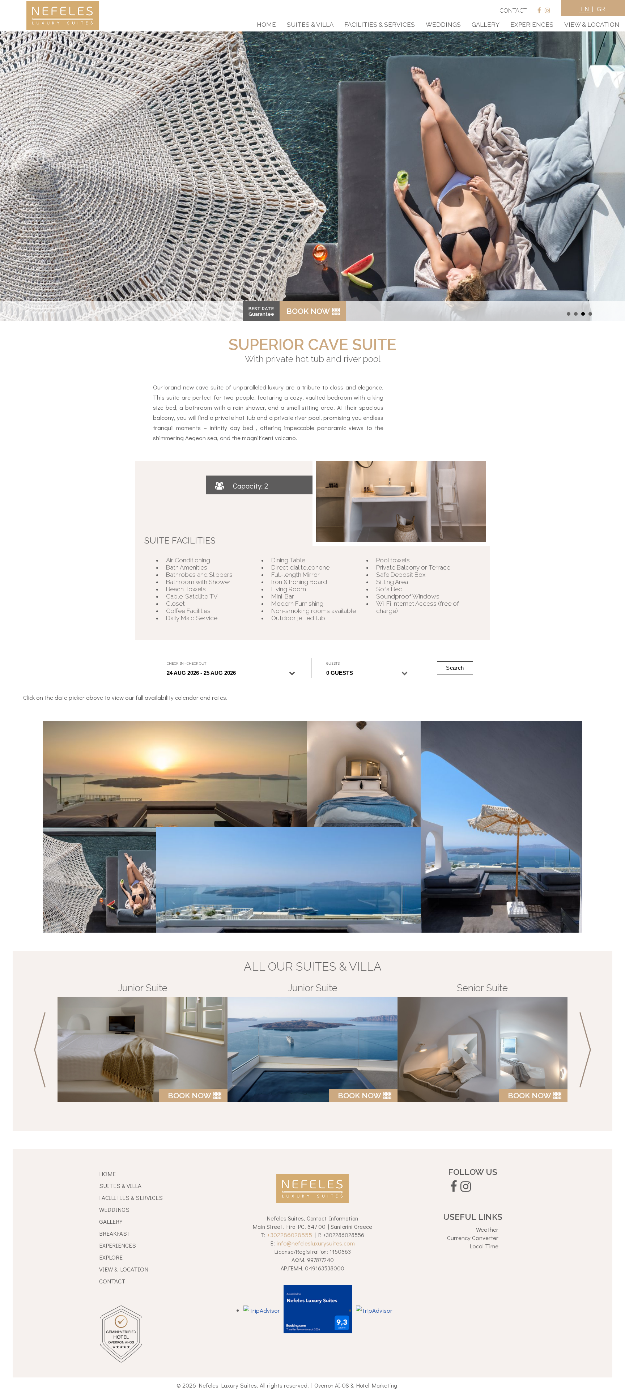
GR (601, 9)
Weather (487, 1229)
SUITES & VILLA (120, 1185)
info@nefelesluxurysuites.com (315, 1243)
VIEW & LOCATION (123, 1269)
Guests (333, 663)
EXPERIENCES (117, 1245)
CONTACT (513, 10)
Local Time (483, 1246)
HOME (107, 1174)
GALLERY (111, 1221)
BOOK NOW (308, 311)
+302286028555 (289, 1235)
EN (585, 9)
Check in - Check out (186, 663)
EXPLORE (111, 1257)
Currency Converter (472, 1238)
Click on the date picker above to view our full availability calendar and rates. (125, 697)
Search (455, 668)
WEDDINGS (114, 1209)
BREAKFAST (115, 1233)
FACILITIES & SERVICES (131, 1197)
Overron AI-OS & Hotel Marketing (355, 1385)
